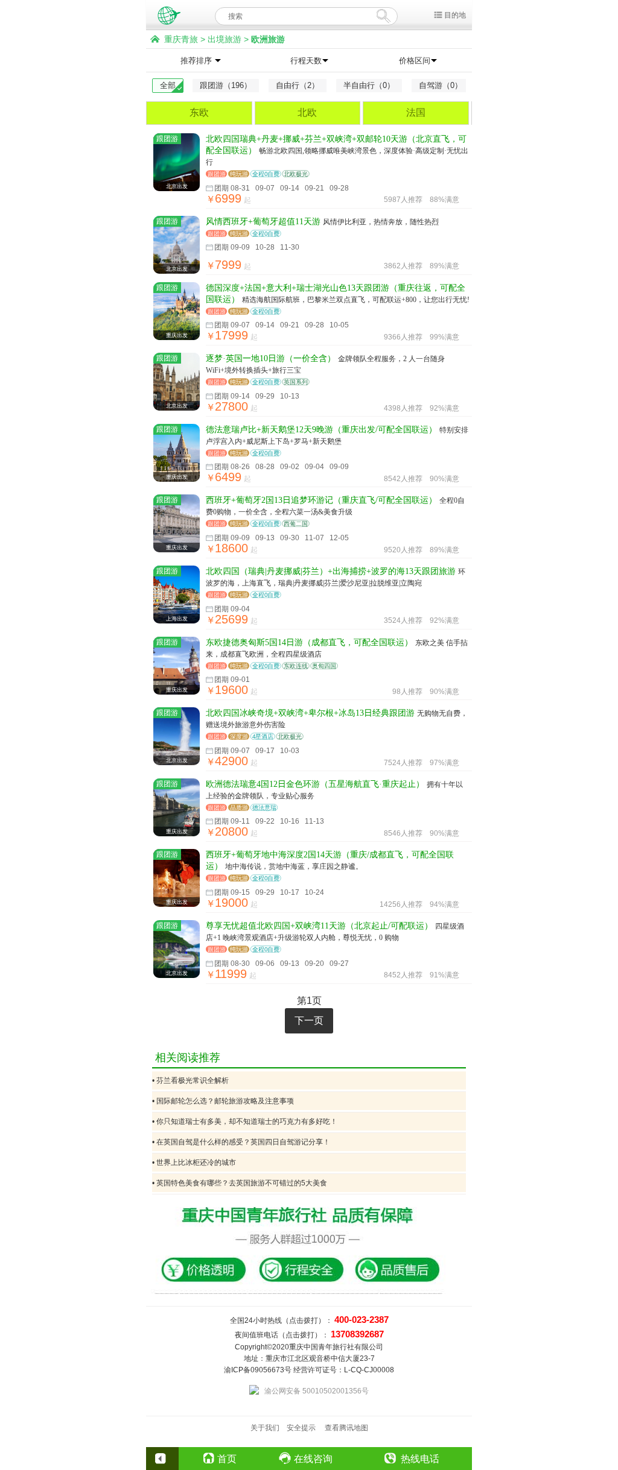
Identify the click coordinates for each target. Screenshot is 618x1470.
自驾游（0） (440, 85)
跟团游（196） (226, 85)
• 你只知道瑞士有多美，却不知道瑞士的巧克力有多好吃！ (244, 1121)
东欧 (199, 112)
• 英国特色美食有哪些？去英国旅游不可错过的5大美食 (239, 1183)
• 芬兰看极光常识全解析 (190, 1080)
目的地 (455, 15)
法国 (415, 112)
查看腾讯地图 (346, 1428)
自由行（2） (297, 85)
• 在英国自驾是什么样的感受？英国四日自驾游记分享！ (241, 1142)
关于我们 (264, 1428)
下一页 (309, 1020)
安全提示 (301, 1428)
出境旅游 (224, 39)
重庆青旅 (181, 39)
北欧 (307, 112)
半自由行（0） (369, 85)
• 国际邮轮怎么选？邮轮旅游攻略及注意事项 (223, 1101)
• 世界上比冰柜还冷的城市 (194, 1162)
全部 (168, 85)
